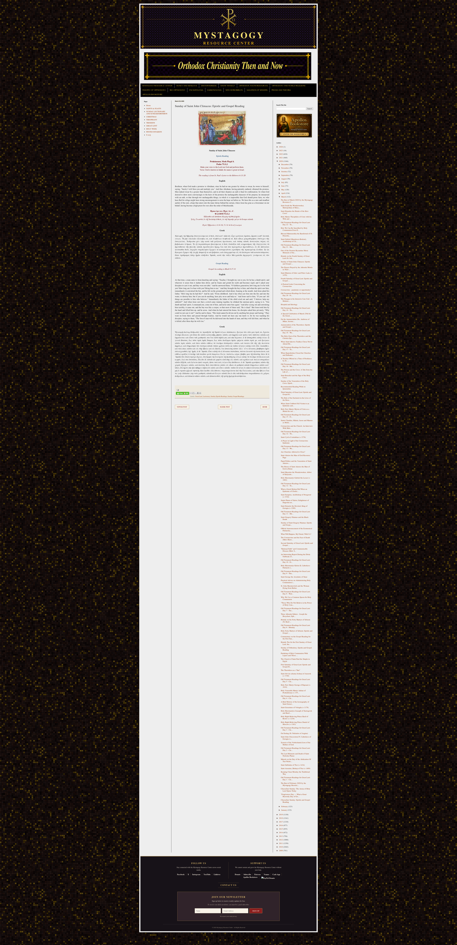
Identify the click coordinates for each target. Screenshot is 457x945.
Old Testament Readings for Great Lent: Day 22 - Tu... (295, 223)
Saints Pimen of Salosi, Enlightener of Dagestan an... (295, 501)
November (285, 168)
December (285, 164)
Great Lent (198, 396)
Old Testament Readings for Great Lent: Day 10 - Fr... (295, 561)
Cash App (276, 874)
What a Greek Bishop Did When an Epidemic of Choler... (294, 490)
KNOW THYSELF (228, 86)
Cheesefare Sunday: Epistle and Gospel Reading (295, 801)
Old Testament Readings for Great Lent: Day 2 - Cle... (295, 749)
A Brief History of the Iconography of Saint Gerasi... (295, 703)
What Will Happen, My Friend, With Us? (296, 534)
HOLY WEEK (151, 129)
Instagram (196, 874)
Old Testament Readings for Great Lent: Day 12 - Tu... (295, 484)
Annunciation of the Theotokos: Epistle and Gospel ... (295, 326)
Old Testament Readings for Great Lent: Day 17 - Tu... (295, 348)
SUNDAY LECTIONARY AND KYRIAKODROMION (156, 112)
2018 (281, 818)
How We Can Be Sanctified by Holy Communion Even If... (294, 229)
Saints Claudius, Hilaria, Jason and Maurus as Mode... (297, 421)
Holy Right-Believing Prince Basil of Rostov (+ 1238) (294, 717)
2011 (281, 843)
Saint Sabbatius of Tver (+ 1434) (293, 765)
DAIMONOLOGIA (214, 90)
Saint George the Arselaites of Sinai (294, 577)
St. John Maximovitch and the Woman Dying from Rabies (295, 587)
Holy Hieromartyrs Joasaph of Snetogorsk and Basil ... (296, 712)
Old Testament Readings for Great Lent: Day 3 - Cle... (295, 728)
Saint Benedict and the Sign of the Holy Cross (295, 376)
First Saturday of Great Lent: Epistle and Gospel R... (296, 665)
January (284, 810)
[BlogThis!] (193, 393)
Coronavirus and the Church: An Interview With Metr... (297, 427)
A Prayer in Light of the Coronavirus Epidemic (294, 441)
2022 (281, 154)
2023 (281, 150)
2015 (281, 829)
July (283, 182)
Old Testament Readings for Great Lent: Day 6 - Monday (295, 626)
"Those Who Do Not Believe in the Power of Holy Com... (296, 604)
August (284, 179)
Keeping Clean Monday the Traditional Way (295, 773)
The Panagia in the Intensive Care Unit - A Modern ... (296, 300)
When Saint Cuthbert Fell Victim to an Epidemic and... (295, 404)
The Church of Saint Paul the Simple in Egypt (295, 660)
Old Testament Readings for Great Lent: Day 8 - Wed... (295, 592)
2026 (281, 147)
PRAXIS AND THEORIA (281, 90)
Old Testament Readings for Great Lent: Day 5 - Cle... (295, 680)
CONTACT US (228, 885)
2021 (281, 157)
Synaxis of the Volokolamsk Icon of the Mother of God (295, 743)
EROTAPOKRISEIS (208, 86)
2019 (281, 814)
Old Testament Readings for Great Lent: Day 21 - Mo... (295, 246)
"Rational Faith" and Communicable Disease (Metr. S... (294, 550)
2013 (281, 836)
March (283, 196)
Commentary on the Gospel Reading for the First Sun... (295, 637)
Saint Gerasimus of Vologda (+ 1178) (295, 707)
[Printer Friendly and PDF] (182, 394)
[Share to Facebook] (198, 393)
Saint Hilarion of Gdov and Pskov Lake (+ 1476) (296, 274)
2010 (281, 847)
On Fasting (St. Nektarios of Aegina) (294, 733)
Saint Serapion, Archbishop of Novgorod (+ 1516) (296, 495)
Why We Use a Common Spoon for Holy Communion (296, 598)
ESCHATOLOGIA (196, 90)
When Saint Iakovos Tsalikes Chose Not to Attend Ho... (296, 342)
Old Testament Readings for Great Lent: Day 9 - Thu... (295, 572)
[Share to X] (195, 393)
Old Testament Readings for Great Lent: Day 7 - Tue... (295, 609)
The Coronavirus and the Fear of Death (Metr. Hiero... (295, 538)
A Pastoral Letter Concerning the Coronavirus (293, 285)
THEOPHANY (151, 119)
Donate (237, 874)
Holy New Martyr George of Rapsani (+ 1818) (295, 686)
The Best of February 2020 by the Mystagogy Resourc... (293, 784)
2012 (281, 839)
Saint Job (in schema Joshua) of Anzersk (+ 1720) (296, 674)
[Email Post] (177, 390)
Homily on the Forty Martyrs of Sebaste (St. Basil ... (295, 620)
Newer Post (182, 407)
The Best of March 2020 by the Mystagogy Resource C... (297, 201)
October (284, 171)
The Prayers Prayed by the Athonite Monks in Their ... (297, 268)
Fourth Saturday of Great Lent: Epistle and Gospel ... (296, 279)
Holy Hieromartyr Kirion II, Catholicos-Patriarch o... (295, 566)
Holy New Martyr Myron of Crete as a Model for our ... (295, 410)
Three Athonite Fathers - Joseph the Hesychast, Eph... (294, 615)
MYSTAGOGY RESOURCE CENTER (157, 86)
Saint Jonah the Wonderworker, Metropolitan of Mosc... (292, 206)
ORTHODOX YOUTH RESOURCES (253, 86)
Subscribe (247, 874)
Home (265, 407)
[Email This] (191, 393)
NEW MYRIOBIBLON (234, 90)
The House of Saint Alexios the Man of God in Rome (295, 467)
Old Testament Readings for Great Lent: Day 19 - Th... (295, 309)
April (283, 193)
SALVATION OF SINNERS (257, 90)
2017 (281, 822)
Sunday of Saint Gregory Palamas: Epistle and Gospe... (296, 523)
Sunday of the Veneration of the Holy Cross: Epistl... (295, 382)
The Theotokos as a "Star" (290, 670)
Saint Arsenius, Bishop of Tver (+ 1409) (295, 768)
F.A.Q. (148, 135)
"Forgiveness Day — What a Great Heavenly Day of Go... (293, 795)
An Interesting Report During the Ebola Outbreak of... (295, 555)
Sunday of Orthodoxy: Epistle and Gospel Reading (296, 648)
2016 (281, 825)
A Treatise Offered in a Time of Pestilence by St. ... (296, 359)
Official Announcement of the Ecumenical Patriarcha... (296, 529)
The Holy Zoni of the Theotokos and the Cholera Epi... (296, 337)
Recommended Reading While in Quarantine (293, 387)
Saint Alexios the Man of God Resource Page (295, 456)
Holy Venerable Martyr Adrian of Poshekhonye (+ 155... (293, 691)
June (283, 186)
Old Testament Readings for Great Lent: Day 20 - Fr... (295, 294)
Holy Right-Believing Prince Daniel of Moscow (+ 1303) (295, 723)
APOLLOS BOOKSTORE (152, 94)
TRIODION (150, 123)
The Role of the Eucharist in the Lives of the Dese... (296, 399)
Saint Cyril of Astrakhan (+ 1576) (293, 437)
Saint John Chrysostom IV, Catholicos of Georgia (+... (296, 738)
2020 (281, 161)
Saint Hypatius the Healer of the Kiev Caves (295, 212)
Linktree (217, 874)
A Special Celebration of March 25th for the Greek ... (296, 314)
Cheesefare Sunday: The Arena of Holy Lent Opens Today (295, 789)
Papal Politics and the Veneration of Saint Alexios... (296, 462)
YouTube (207, 874)
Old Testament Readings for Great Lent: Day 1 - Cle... (295, 778)
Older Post (225, 407)
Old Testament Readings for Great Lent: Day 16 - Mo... (295, 365)
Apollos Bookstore (250, 877)
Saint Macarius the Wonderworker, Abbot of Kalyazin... (296, 473)
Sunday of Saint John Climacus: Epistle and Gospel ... (295, 262)
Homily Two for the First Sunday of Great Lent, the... (296, 643)
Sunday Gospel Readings (236, 396)
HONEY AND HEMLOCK (186, 86)
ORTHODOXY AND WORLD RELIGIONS (288, 86)
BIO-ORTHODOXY (177, 90)
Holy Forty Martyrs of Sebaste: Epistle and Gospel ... (296, 632)
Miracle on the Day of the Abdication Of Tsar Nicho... (296, 760)
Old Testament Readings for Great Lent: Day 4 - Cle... (295, 697)
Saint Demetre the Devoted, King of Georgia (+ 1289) (294, 507)
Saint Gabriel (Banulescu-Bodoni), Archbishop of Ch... (293, 240)
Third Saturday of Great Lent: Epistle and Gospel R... (296, 393)
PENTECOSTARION (154, 132)
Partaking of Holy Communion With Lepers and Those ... (294, 654)
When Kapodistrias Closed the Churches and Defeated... (296, 354)
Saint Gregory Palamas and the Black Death (294, 518)
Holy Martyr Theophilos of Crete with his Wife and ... (296, 217)
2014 (281, 832)
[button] (6, 934)
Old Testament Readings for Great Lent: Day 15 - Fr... (295, 415)
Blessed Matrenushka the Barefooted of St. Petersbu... (296, 234)
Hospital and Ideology (289, 304)
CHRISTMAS (151, 116)
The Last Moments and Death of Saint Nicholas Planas (295, 754)
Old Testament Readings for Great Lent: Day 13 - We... (295, 447)
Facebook (180, 874)
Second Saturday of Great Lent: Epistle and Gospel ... (297, 544)
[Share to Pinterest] (200, 393)
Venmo (266, 874)
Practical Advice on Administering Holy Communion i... (296, 581)
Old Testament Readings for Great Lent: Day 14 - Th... (295, 432)
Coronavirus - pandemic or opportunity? (296, 290)
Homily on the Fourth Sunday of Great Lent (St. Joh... (295, 257)
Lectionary (206, 396)
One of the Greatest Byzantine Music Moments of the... (294, 251)
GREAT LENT (151, 125)
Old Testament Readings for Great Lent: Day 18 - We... (295, 331)
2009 (281, 850)
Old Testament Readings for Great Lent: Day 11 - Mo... (295, 512)
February (284, 806)
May (283, 189)
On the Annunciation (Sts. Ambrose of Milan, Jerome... (295, 320)
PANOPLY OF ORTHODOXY (154, 90)
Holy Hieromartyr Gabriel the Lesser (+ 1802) (295, 479)
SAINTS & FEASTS (153, 108)
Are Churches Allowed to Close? (293, 452)
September (285, 175)
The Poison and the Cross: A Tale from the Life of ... (296, 370)
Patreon (257, 874)
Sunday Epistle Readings (219, 396)
